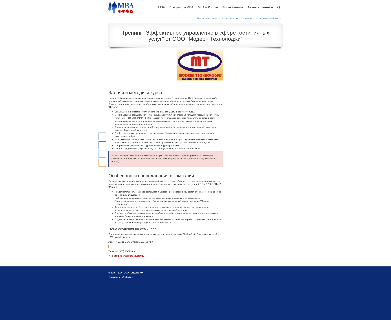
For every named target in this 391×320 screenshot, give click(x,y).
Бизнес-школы (232, 7)
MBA (161, 7)
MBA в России (208, 7)
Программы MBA (181, 7)
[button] (279, 7)
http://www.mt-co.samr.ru (131, 255)
